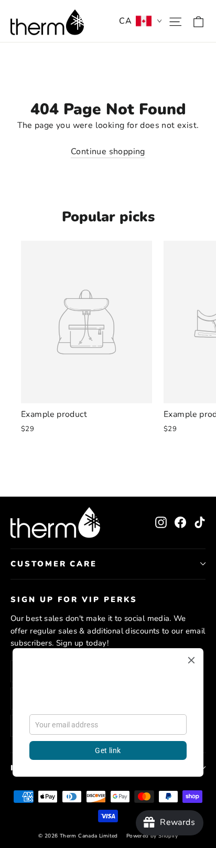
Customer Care (53, 564)
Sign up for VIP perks (73, 599)
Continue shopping (108, 151)
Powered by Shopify (152, 836)
